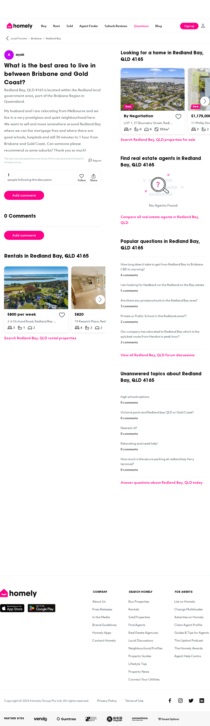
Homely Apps (101, 632)
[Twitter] (191, 700)
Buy (44, 26)
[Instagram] (180, 700)
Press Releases (102, 609)
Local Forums (19, 38)
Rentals (133, 609)
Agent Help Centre (187, 656)
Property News (138, 671)
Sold (69, 26)
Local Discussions (140, 640)
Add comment (24, 195)
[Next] (100, 299)
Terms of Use (134, 701)
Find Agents (136, 625)
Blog (158, 26)
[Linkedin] (202, 700)
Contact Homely (104, 640)
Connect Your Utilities (144, 679)
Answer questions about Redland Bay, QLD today (162, 482)
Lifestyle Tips (137, 664)
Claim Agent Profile (188, 625)
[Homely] (27, 593)
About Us (99, 601)
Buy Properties (138, 601)
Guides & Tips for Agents (191, 632)
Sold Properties (139, 617)
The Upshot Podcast (188, 640)
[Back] (7, 38)
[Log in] (203, 26)
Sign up (189, 26)
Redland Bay (53, 38)
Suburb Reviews (116, 26)
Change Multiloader (188, 609)
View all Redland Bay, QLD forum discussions (158, 355)
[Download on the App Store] (14, 608)
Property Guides (139, 656)
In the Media (101, 617)
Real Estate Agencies (143, 632)
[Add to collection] (62, 315)
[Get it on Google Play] (41, 608)
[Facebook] (170, 700)
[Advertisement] (105, 9)
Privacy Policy (107, 701)
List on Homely (184, 601)
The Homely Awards (188, 648)
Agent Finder (88, 26)
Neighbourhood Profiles (145, 648)
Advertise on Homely (189, 617)
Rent (56, 26)
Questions (141, 26)
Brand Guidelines (104, 625)
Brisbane (36, 38)
